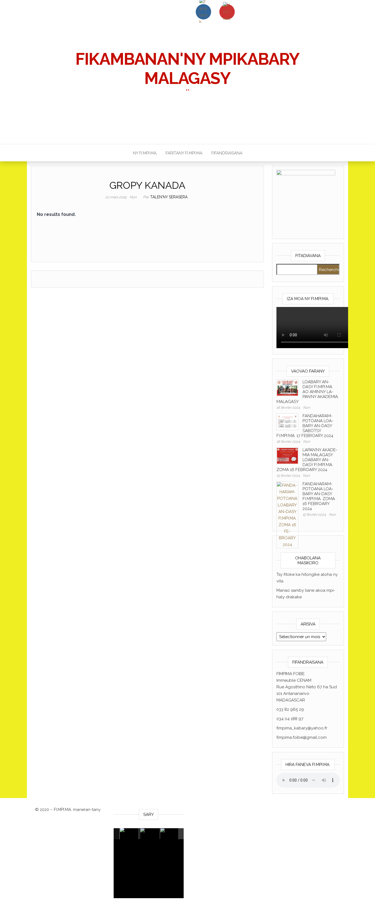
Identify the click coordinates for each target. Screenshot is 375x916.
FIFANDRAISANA (226, 153)
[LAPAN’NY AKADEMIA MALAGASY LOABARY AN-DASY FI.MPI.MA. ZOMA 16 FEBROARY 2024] (287, 455)
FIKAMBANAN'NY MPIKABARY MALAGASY (187, 68)
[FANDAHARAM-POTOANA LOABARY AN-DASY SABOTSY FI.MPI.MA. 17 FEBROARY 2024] (287, 421)
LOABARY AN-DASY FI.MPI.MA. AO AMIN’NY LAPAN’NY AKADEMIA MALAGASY (307, 391)
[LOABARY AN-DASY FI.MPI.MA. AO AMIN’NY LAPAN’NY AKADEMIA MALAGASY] (287, 387)
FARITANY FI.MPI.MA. (184, 153)
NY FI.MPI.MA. (145, 153)
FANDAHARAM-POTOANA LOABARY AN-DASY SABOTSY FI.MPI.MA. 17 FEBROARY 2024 (304, 425)
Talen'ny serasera (169, 197)
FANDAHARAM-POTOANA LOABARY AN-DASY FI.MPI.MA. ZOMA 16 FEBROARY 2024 (319, 496)
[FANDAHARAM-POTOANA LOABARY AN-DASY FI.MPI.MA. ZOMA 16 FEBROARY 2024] (287, 514)
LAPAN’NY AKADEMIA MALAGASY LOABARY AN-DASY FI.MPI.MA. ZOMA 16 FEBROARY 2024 (306, 459)
